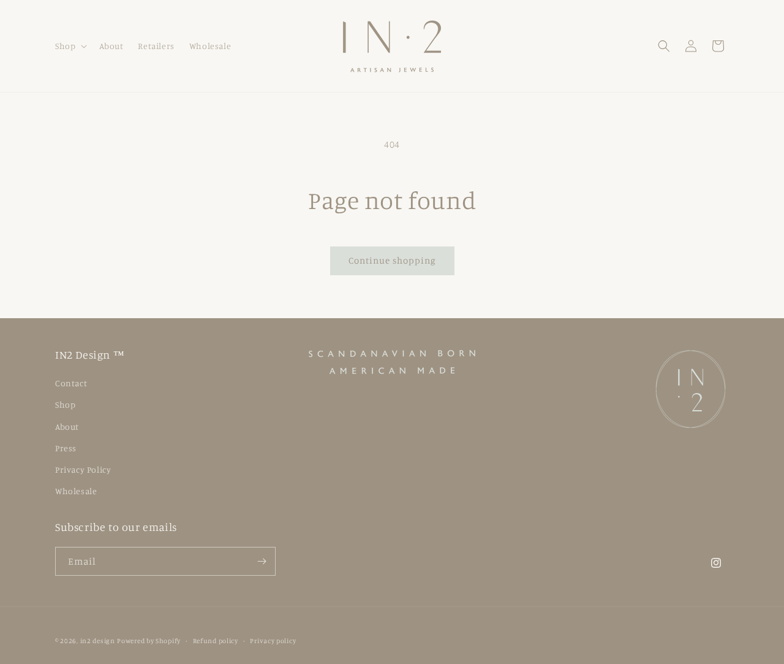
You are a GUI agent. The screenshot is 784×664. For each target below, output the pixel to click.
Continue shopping (392, 260)
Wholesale (76, 491)
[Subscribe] (261, 561)
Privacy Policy (83, 469)
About (67, 426)
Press (66, 448)
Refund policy (215, 640)
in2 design (97, 640)
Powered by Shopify (149, 640)
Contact (71, 383)
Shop (65, 404)
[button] (70, 46)
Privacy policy (273, 640)
